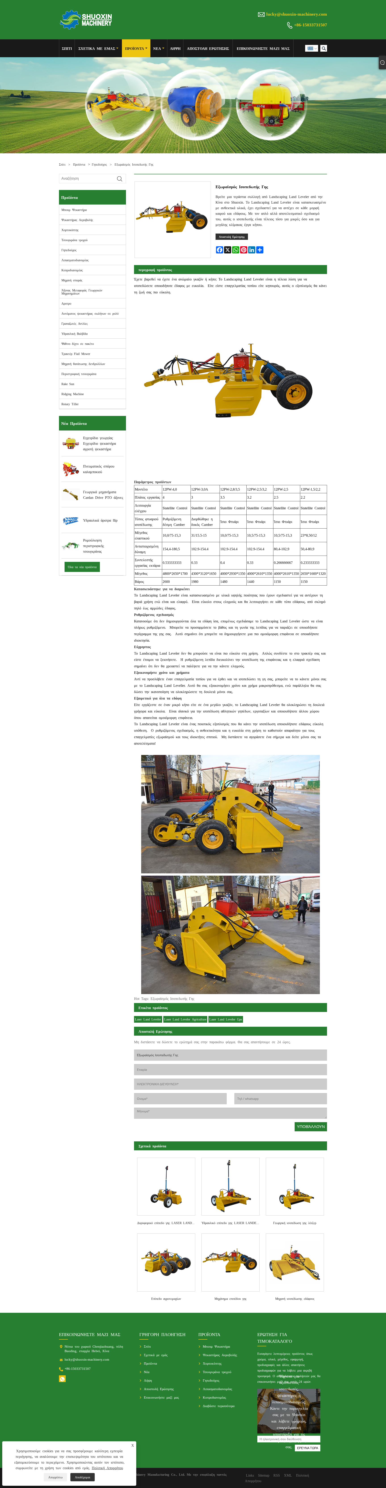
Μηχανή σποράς (71, 280)
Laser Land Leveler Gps (225, 1019)
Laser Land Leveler (148, 1019)
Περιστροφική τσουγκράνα (78, 373)
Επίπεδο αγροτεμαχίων (166, 1298)
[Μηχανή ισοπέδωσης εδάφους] (295, 1261)
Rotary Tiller (70, 403)
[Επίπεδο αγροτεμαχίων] (166, 1261)
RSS (276, 1475)
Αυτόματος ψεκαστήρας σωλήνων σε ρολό (90, 313)
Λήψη (175, 48)
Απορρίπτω (55, 1477)
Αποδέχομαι (82, 1477)
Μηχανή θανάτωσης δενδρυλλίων (83, 363)
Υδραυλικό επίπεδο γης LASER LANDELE (230, 1222)
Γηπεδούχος (99, 164)
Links (250, 1475)
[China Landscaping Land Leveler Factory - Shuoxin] (86, 19)
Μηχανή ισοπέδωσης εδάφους (295, 1298)
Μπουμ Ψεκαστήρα (74, 209)
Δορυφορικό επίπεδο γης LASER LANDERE (167, 1222)
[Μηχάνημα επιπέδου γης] (230, 1261)
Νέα (157, 48)
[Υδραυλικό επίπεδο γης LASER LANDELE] (230, 1185)
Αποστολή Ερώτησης (208, 48)
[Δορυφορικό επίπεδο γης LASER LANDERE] (166, 1185)
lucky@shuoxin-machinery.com (296, 13)
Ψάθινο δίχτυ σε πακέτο (77, 343)
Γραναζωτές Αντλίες (74, 323)
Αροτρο (66, 303)
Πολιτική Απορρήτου (107, 1467)
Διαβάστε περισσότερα (219, 1405)
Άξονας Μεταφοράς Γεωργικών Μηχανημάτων (81, 292)
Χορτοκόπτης (70, 229)
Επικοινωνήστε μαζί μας (263, 48)
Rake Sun (67, 383)
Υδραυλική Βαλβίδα (74, 333)
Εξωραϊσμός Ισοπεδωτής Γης (134, 164)
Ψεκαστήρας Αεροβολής (77, 219)
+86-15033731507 (310, 24)
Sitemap (263, 1475)
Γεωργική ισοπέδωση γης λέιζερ (294, 1222)
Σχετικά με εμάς (96, 48)
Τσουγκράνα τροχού (74, 239)
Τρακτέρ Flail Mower (75, 353)
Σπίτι (67, 48)
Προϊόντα (134, 48)
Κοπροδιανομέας (72, 270)
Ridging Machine (72, 393)
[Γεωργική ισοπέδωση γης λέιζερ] (295, 1185)
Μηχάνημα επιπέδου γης (230, 1298)
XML (288, 1475)
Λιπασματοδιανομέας (75, 259)
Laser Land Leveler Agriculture (185, 1019)
